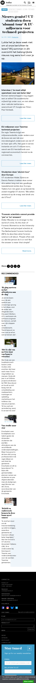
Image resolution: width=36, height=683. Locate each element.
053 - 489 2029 (7, 586)
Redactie (15, 37)
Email (7, 659)
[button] (30, 649)
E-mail (3, 616)
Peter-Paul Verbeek (15, 9)
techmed (31, 9)
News (4, 9)
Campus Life (6, 642)
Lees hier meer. (25, 118)
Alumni (25, 9)
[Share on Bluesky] (11, 266)
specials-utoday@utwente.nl (10, 600)
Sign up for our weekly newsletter (26, 612)
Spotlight (5, 640)
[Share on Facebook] (8, 266)
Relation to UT (6, 622)
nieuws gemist (13, 12)
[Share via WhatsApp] (15, 266)
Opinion (4, 638)
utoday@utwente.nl (7, 590)
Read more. (26, 251)
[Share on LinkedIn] (18, 266)
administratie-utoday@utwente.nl (11, 595)
